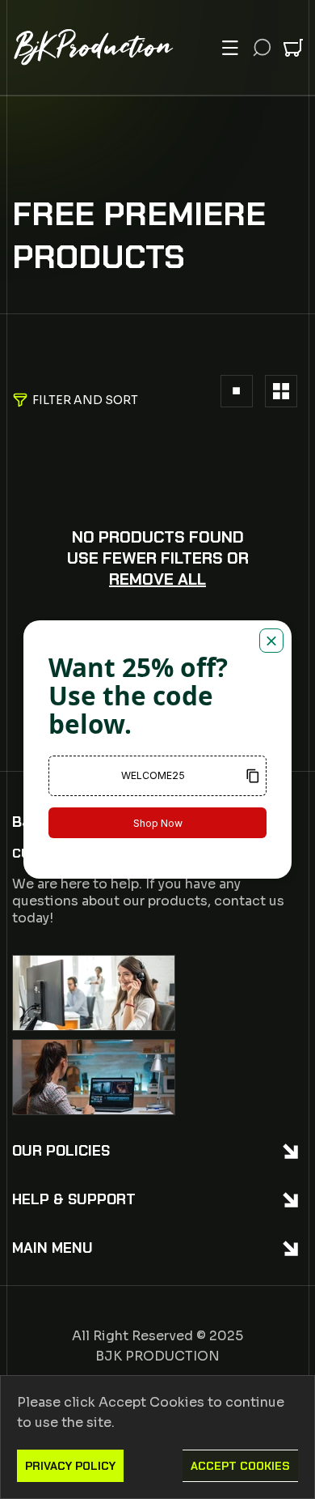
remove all (157, 579)
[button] (230, 47)
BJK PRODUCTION (157, 1356)
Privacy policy (70, 1466)
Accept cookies (240, 1466)
